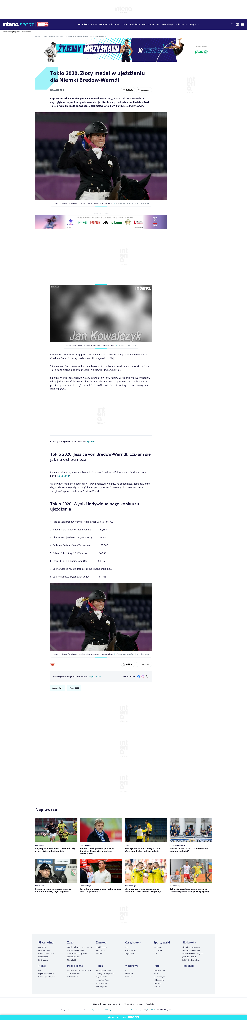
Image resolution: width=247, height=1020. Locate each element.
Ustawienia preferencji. (128, 1010)
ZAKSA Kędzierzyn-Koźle (191, 960)
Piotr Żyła (99, 953)
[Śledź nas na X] (147, 676)
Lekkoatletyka (159, 980)
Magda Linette (101, 977)
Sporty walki (162, 942)
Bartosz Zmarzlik (73, 957)
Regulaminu (96, 1010)
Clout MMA (158, 950)
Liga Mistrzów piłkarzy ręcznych (79, 970)
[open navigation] (242, 24)
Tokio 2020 (74, 688)
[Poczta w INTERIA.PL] (237, 24)
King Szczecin (130, 953)
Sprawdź (91, 441)
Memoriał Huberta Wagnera (192, 953)
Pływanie (157, 986)
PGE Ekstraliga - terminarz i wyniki (79, 947)
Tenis (99, 966)
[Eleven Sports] (42, 24)
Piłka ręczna (75, 966)
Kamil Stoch (100, 950)
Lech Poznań (43, 957)
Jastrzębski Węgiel (189, 957)
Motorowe (131, 966)
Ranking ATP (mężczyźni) (105, 973)
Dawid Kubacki (101, 947)
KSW (155, 953)
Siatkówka (189, 942)
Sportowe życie (159, 977)
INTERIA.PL (151, 1010)
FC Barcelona (43, 960)
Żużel (70, 942)
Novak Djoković (102, 986)
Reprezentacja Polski (46, 973)
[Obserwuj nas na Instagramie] (143, 676)
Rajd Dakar (129, 973)
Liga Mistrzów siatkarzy (191, 947)
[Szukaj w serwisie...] (232, 24)
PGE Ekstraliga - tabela (75, 950)
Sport (45, 36)
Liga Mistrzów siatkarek (191, 950)
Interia (37, 36)
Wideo (156, 973)
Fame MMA (158, 947)
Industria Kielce (73, 977)
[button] (115, 24)
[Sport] (27, 24)
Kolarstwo (157, 983)
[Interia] (11, 24)
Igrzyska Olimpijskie (56, 36)
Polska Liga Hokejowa (46, 977)
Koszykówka (133, 942)
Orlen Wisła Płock (73, 973)
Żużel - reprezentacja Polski (77, 953)
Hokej (42, 966)
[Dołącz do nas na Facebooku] (139, 676)
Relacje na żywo (159, 970)
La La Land (63, 475)
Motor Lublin (72, 960)
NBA (126, 947)
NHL (40, 970)
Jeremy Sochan (130, 950)
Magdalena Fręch (102, 980)
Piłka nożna (46, 942)
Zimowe (101, 942)
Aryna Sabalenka (102, 983)
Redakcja (188, 966)
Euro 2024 (42, 947)
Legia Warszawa (44, 950)
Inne (157, 966)
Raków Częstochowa (46, 953)
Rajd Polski (129, 977)
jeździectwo (57, 688)
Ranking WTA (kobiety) (104, 970)
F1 (126, 970)
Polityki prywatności (112, 1010)
